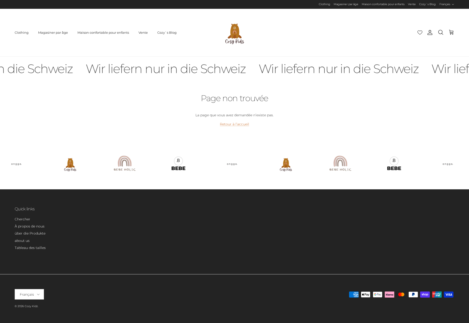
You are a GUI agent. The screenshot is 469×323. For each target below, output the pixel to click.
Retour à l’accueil (234, 124)
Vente (412, 4)
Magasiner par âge (346, 4)
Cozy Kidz (31, 306)
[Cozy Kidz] (235, 33)
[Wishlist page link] (419, 32)
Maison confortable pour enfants (383, 4)
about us (22, 240)
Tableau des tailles (30, 248)
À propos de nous (29, 226)
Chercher (22, 219)
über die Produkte (30, 233)
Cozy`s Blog (427, 4)
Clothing (324, 4)
